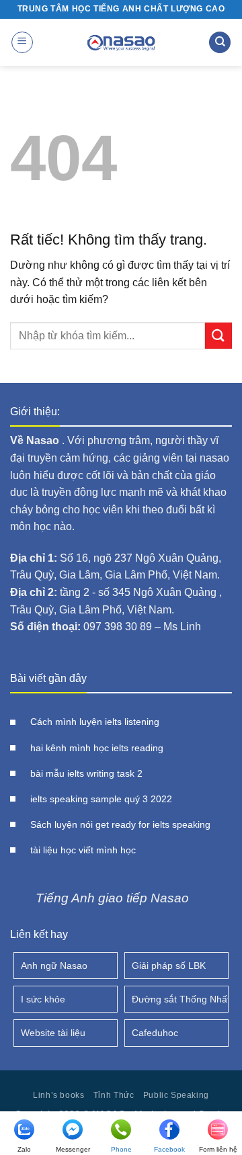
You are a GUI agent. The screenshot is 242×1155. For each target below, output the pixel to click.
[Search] (220, 43)
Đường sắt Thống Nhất (180, 999)
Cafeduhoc (155, 1032)
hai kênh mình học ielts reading (96, 748)
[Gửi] (218, 336)
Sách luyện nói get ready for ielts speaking (120, 825)
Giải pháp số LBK (169, 965)
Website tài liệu (53, 1032)
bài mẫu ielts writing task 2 (86, 774)
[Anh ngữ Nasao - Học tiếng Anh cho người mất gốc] (121, 42)
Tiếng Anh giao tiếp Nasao (112, 898)
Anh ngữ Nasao (54, 965)
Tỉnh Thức (113, 1095)
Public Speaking (176, 1095)
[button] (22, 42)
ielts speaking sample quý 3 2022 (101, 799)
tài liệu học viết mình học (83, 850)
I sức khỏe (43, 999)
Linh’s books (58, 1095)
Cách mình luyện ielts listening (94, 722)
